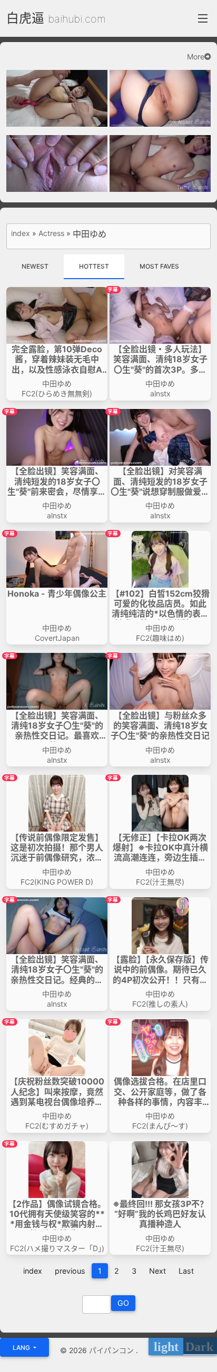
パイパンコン (112, 1350)
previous (70, 1270)
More (195, 57)
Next (157, 1270)
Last (186, 1270)
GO (123, 1302)
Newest (35, 266)
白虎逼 (25, 18)
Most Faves (159, 266)
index (20, 233)
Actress (51, 233)
